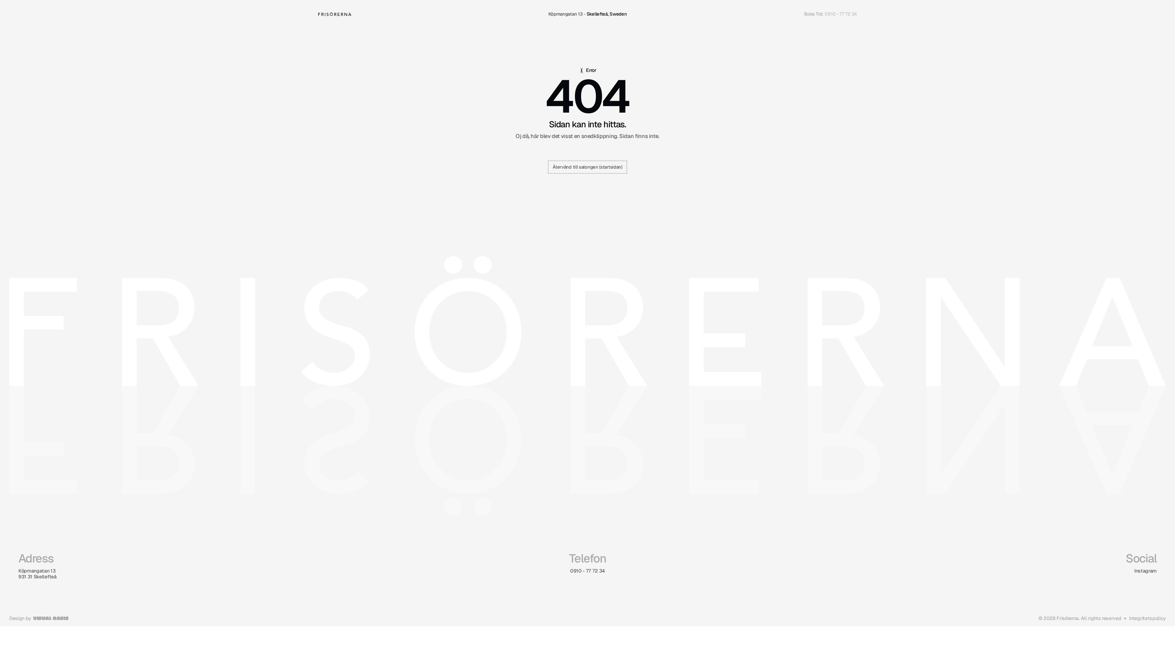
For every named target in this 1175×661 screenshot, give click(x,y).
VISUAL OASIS (50, 618)
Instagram (1145, 571)
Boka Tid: (813, 14)
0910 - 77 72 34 (841, 14)
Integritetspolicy (1147, 618)
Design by (20, 618)
